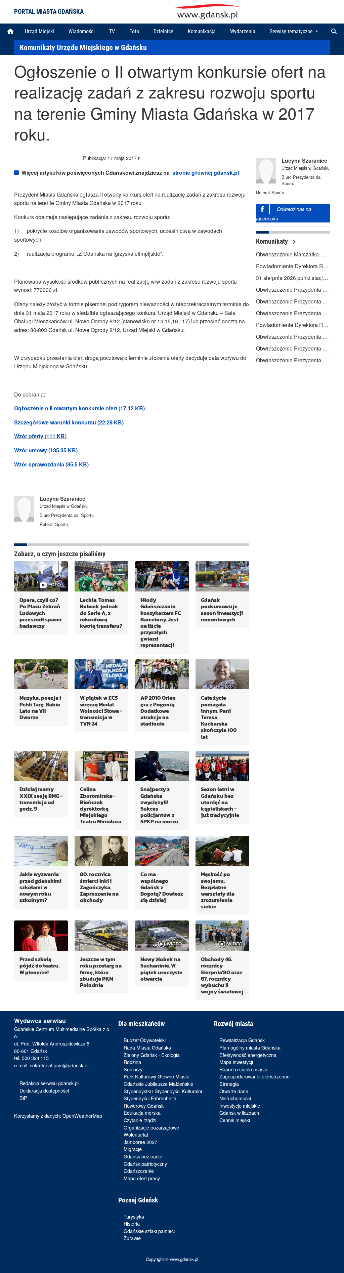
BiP (23, 1097)
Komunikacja (202, 31)
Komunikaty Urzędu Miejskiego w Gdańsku (83, 47)
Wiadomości (82, 31)
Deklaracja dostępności (44, 1090)
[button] (334, 32)
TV (112, 31)
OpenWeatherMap (82, 1115)
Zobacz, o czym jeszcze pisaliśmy (59, 554)
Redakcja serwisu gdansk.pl (49, 1082)
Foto (134, 31)
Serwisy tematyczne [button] (292, 31)
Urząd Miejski (39, 31)
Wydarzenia (242, 31)
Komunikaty (273, 241)
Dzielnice (163, 31)
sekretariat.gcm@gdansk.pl (59, 1065)
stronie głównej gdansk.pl (205, 172)
